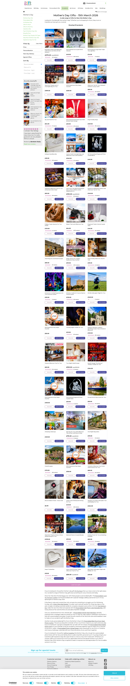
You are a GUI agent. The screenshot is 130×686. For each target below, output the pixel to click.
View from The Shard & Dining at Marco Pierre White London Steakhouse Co (75, 190)
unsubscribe (94, 653)
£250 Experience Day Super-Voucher (74, 86)
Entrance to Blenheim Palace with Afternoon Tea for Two (97, 189)
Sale (96, 8)
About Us (90, 661)
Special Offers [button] (27, 57)
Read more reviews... (30, 144)
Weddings (102, 8)
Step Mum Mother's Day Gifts (31, 37)
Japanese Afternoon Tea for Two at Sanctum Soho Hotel (54, 189)
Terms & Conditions (52, 668)
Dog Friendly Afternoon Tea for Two (96, 259)
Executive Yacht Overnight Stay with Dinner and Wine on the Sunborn (53, 51)
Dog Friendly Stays (93, 119)
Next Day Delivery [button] (28, 53)
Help (66, 663)
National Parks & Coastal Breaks (75, 535)
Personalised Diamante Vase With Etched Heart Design (75, 120)
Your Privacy (50, 667)
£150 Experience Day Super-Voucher (73, 467)
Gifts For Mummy (28, 26)
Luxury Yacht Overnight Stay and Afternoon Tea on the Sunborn (75, 154)
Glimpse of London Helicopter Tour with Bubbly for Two (97, 501)
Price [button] (24, 47)
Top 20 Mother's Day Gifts (30, 31)
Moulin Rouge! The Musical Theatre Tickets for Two (95, 364)
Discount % (27, 67)
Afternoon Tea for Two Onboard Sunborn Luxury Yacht (96, 86)
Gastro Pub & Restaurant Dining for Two (74, 501)
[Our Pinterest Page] (105, 667)
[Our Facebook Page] (105, 660)
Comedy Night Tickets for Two (74, 327)
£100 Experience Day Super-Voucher (52, 398)
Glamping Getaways (50, 431)
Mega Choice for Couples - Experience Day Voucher (73, 259)
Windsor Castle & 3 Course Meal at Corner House (75, 293)
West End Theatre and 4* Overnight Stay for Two (51, 86)
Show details (81, 683)
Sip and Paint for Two (51, 119)
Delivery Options (51, 661)
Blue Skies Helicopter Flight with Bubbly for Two (96, 570)
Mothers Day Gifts (28, 18)
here (85, 653)
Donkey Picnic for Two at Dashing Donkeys (97, 535)
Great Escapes (49, 466)
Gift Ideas (80, 8)
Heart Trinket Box (49, 569)
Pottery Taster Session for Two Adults (53, 225)
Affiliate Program (93, 663)
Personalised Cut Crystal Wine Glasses (74, 50)
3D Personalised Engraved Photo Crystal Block (97, 154)
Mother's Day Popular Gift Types (31, 35)
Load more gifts (75, 585)
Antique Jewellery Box (51, 154)
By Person (73, 8)
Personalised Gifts (55, 8)
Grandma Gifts (27, 29)
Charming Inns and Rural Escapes (54, 258)
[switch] (46, 683)
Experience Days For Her (29, 40)
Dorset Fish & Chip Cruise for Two (97, 397)
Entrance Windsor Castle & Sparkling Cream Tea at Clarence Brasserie (97, 329)
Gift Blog (90, 665)
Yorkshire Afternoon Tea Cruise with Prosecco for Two (96, 467)
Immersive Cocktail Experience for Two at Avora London (54, 293)
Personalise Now (80, 60)
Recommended (28, 64)
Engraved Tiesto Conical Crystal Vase (96, 225)
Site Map (67, 667)
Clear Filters (39, 43)
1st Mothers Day (27, 22)
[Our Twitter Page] (105, 663)
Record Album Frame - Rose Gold (54, 500)
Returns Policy (51, 663)
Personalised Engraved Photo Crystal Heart (74, 398)
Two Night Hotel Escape (72, 363)
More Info (49, 60)
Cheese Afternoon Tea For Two (53, 363)
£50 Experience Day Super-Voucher (52, 328)
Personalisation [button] (28, 50)
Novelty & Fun (89, 8)
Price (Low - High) (29, 70)
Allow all (114, 673)
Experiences (28, 8)
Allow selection (114, 678)
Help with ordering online (74, 659)
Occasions (65, 8)
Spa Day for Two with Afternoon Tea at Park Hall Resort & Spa (75, 432)
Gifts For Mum (27, 24)
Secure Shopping (52, 665)
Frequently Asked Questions (72, 661)
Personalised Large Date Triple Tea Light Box (96, 50)
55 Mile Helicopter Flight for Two (96, 293)
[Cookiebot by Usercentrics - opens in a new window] (12, 683)
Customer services (54, 659)
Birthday (36, 8)
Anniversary (44, 8)
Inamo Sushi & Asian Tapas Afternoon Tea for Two (73, 570)
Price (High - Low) (29, 73)
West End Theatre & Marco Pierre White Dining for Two (54, 535)
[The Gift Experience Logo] (30, 3)
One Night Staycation (93, 431)
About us (91, 659)
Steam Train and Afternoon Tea (74, 224)
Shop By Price (27, 33)
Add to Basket (59, 60)
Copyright (67, 665)
